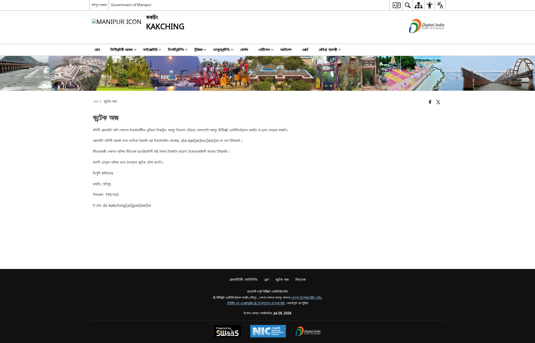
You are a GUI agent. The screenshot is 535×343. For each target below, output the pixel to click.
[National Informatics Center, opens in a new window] (268, 332)
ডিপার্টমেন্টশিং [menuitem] (176, 50)
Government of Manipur (131, 5)
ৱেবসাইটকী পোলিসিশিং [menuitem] (243, 280)
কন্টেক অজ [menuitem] (282, 280)
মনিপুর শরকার (99, 5)
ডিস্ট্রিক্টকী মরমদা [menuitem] (121, 50)
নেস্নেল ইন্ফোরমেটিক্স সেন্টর (306, 297)
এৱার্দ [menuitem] (305, 50)
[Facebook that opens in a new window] (430, 102)
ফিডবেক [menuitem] (300, 280)
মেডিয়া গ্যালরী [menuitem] (328, 50)
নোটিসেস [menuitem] (264, 50)
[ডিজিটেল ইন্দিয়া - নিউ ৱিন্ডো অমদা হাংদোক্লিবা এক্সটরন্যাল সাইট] (420, 38)
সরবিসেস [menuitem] (285, 50)
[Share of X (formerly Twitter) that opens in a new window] (438, 102)
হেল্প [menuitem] (266, 280)
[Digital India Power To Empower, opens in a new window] (308, 332)
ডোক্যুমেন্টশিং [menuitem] (221, 50)
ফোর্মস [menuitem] (244, 50)
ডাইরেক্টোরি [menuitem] (150, 50)
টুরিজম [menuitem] (198, 50)
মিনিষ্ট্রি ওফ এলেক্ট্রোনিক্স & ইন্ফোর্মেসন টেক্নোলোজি (255, 303)
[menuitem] (396, 5)
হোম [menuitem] (97, 50)
